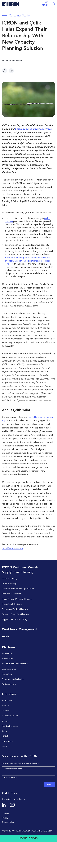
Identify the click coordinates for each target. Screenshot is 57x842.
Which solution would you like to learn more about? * (21, 764)
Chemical (6, 711)
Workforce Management (19, 629)
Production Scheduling (12, 604)
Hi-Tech (5, 736)
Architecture (7, 659)
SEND (49, 785)
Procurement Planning (11, 594)
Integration (7, 674)
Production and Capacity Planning (17, 599)
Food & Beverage (10, 726)
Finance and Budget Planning (15, 609)
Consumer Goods (10, 716)
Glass (4, 731)
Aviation (5, 706)
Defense (5, 721)
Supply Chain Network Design (15, 619)
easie (5, 636)
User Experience (9, 669)
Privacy (5, 818)
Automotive (7, 700)
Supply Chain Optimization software (33, 129)
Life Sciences (7, 741)
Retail (4, 747)
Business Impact (9, 684)
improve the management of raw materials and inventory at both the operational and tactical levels (27, 261)
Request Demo (29, 838)
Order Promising (9, 584)
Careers (5, 814)
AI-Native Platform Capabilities (15, 664)
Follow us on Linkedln (12, 61)
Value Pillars (7, 654)
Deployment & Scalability (13, 679)
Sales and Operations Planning (15, 614)
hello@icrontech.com (12, 548)
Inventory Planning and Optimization (18, 589)
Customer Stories (20, 15)
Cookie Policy (8, 822)
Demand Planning (9, 578)
